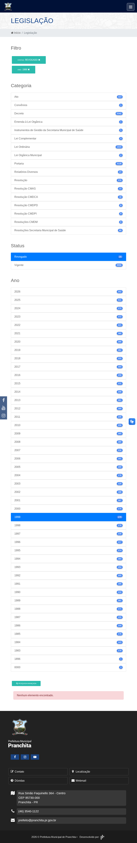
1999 (23, 69)
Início (17, 32)
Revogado (28, 60)
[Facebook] (3, 400)
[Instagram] (3, 415)
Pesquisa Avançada (27, 683)
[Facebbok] (15, 757)
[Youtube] (3, 408)
